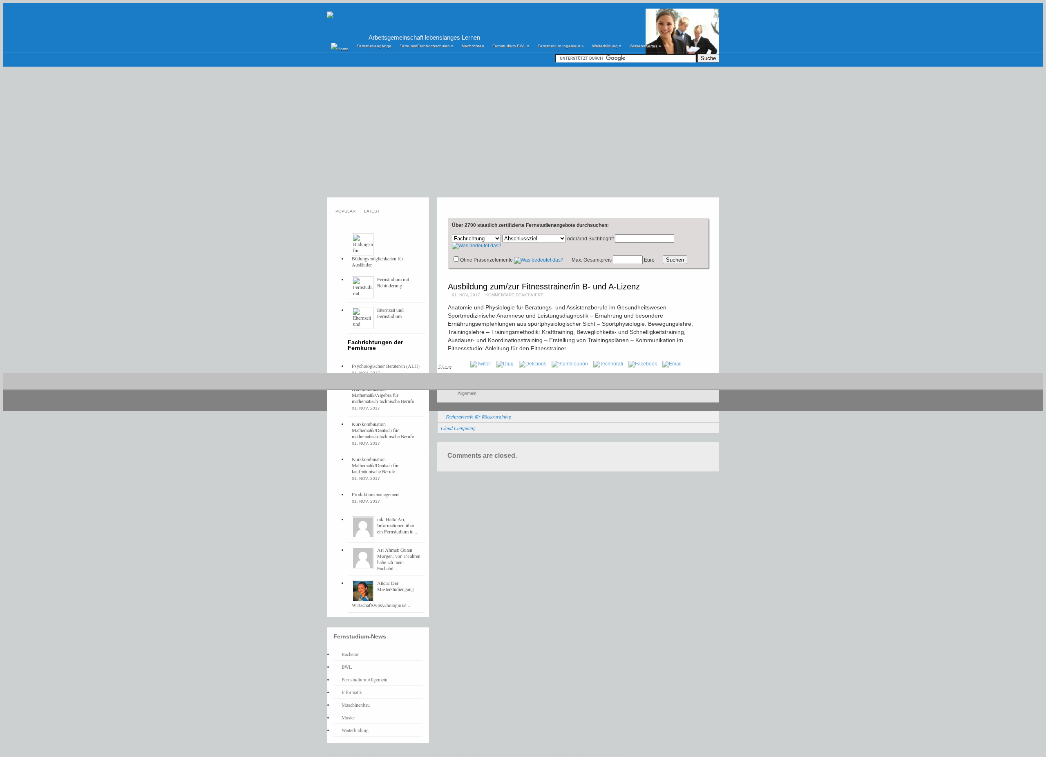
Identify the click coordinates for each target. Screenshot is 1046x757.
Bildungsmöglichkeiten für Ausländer (377, 261)
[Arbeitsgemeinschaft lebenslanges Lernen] (373, 14)
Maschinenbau (356, 704)
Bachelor (350, 654)
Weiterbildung (606, 46)
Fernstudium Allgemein (364, 679)
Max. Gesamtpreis (592, 260)
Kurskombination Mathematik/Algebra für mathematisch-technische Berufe (383, 394)
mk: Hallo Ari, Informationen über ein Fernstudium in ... (397, 525)
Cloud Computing (458, 428)
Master (348, 717)
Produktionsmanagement (376, 494)
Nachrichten (473, 46)
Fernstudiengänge (374, 46)
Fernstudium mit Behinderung (393, 282)
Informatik (352, 692)
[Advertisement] (523, 132)
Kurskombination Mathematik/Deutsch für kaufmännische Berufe (375, 465)
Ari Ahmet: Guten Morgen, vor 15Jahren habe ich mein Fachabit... (398, 558)
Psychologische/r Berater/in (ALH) (386, 366)
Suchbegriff (601, 239)
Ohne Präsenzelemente (486, 260)
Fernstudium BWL (511, 46)
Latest (372, 211)
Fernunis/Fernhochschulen (427, 46)
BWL (347, 666)
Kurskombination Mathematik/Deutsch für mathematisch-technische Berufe (383, 430)
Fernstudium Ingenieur (561, 46)
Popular (345, 211)
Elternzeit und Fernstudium (390, 313)
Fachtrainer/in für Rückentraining (478, 416)
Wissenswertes (645, 46)
